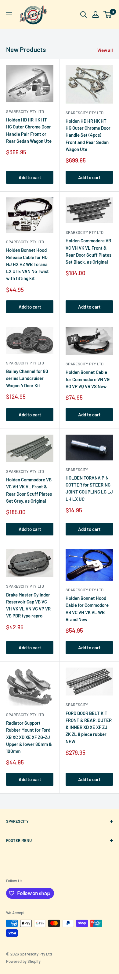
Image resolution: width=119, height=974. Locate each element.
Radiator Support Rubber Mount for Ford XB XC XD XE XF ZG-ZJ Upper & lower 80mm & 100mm (29, 737)
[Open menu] (9, 14)
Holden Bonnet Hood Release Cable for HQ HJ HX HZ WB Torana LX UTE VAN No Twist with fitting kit (27, 264)
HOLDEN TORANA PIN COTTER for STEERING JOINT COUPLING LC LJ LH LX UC (89, 488)
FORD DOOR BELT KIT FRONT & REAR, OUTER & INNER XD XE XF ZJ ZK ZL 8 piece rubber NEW (89, 727)
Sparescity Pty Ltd (25, 111)
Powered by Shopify (23, 961)
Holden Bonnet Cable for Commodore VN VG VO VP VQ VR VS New (88, 379)
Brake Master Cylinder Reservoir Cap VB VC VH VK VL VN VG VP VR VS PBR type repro (28, 605)
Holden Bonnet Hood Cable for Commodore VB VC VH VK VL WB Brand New (87, 608)
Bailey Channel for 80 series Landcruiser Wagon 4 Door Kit (27, 378)
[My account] (95, 14)
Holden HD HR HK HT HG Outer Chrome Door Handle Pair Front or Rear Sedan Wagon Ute (29, 130)
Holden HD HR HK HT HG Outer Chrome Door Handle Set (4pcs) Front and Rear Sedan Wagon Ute (88, 135)
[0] (108, 14)
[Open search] (83, 14)
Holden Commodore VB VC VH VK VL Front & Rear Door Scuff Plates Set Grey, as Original (29, 490)
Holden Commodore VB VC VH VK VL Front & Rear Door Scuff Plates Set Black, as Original (88, 251)
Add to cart (30, 177)
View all (105, 50)
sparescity (77, 469)
